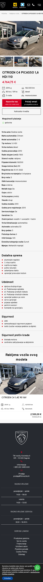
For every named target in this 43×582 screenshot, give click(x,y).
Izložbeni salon (21, 546)
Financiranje (21, 544)
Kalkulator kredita (21, 111)
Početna (4, 14)
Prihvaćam (7, 578)
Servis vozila (22, 541)
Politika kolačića (8, 574)
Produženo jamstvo (21, 538)
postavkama (35, 572)
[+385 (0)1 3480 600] (34, 5)
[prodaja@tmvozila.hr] (29, 5)
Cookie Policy (21, 552)
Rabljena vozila (14, 14)
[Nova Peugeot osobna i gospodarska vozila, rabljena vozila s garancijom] (3, 5)
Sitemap (21, 554)
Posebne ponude (21, 549)
